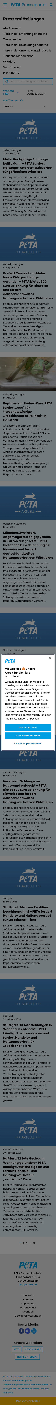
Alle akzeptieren (28, 727)
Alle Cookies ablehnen (28, 735)
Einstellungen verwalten (28, 743)
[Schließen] (50, 658)
